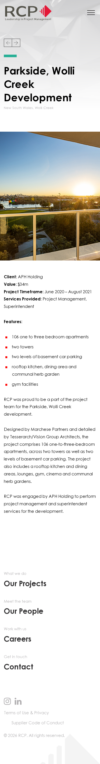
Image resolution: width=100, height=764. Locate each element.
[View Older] (16, 43)
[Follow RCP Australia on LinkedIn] (18, 702)
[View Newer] (8, 43)
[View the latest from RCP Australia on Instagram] (7, 702)
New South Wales (18, 108)
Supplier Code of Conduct (38, 723)
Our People (23, 608)
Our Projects (25, 580)
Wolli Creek (44, 108)
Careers (17, 635)
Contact (18, 663)
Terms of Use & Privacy (26, 713)
